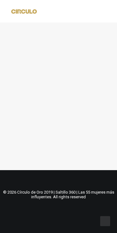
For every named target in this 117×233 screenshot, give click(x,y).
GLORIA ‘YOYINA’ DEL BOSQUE (58, 120)
